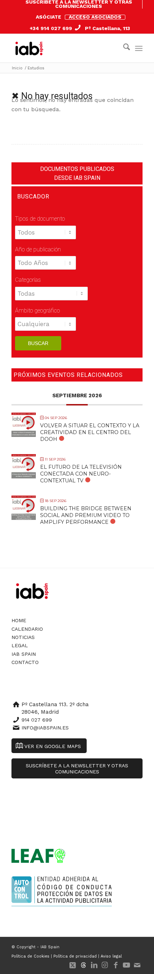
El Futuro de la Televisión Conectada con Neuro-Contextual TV (81, 474)
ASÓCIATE (48, 17)
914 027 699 (36, 720)
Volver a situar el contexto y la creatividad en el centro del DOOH (89, 432)
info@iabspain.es (45, 727)
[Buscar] (123, 48)
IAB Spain (23, 654)
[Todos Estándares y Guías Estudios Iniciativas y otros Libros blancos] (46, 236)
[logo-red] (30, 48)
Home (18, 620)
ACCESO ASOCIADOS (95, 17)
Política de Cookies (30, 956)
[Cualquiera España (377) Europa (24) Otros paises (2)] (45, 327)
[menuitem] (79, 4)
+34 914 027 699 (51, 28)
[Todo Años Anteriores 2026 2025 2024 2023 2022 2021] (45, 266)
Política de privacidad (75, 956)
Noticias (23, 637)
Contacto (25, 662)
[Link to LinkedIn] (94, 965)
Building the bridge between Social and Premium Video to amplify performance (85, 515)
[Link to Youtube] (126, 965)
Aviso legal (111, 956)
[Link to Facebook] (115, 965)
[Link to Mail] (137, 965)
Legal (19, 645)
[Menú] (139, 48)
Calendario (27, 629)
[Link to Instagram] (105, 965)
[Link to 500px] (83, 965)
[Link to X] (72, 965)
